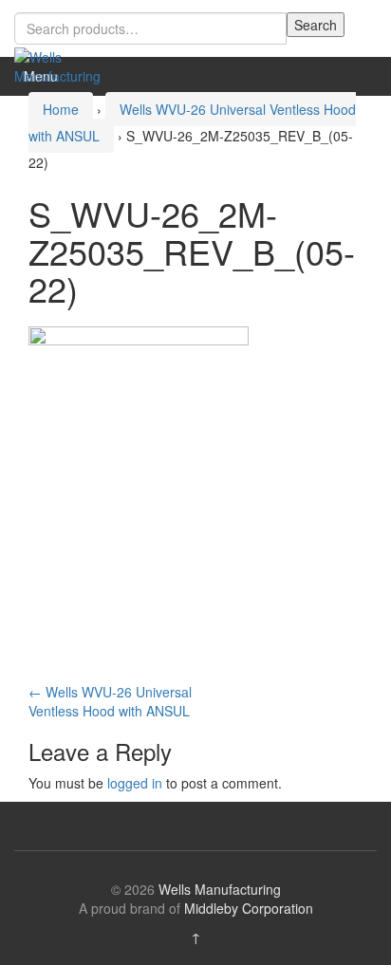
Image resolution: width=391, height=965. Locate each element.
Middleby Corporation (248, 908)
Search (315, 24)
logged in (134, 782)
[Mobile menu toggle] (357, 76)
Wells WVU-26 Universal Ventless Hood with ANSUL (110, 701)
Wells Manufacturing (219, 889)
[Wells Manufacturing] (61, 64)
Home (61, 109)
